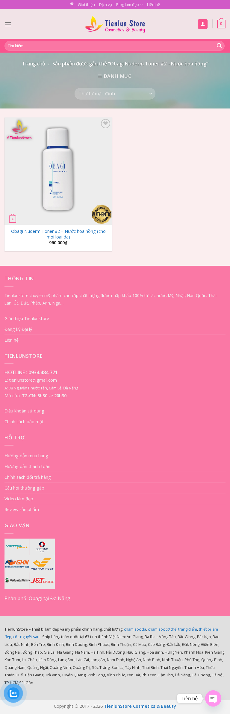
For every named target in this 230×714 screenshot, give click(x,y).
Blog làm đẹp (127, 4)
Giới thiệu (86, 4)
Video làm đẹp (18, 499)
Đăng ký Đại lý (18, 329)
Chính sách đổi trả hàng (27, 477)
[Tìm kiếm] (219, 46)
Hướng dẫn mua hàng (26, 455)
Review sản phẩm (21, 509)
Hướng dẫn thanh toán (27, 466)
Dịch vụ (105, 4)
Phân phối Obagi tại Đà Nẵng (37, 598)
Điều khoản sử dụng (24, 411)
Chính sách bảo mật (24, 421)
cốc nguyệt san (26, 636)
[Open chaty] (213, 698)
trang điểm (187, 629)
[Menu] (8, 24)
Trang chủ (33, 63)
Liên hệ (153, 4)
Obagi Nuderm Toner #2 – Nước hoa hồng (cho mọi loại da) (58, 234)
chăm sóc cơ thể (162, 629)
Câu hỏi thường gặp (24, 488)
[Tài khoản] (203, 24)
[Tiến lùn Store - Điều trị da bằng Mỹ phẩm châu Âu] (115, 24)
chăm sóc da (135, 629)
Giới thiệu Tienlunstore (26, 318)
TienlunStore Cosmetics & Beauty (140, 706)
